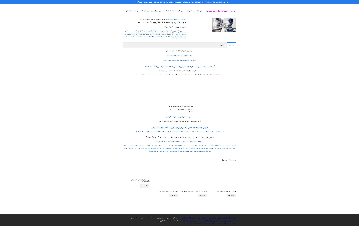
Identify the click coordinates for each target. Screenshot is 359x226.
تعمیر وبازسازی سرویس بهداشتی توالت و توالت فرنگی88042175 (157, 148)
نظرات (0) (222, 45)
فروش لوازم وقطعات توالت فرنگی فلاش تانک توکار (140, 36)
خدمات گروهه (198, 151)
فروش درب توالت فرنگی (141, 32)
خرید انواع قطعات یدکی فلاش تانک (186, 151)
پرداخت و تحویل (135, 218)
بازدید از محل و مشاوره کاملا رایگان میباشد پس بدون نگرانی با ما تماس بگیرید (179, 141)
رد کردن (133, 2)
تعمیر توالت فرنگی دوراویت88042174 (225, 145)
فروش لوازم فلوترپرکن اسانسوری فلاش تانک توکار (179, 55)
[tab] (231, 45)
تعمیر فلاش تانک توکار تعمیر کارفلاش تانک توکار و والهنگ (161, 145)
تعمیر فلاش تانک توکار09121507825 (213, 148)
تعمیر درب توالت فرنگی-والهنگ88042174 (205, 145)
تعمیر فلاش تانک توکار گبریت (139, 145)
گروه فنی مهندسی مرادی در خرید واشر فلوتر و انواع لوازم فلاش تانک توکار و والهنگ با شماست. (179, 66)
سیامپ (175, 151)
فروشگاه (175, 218)
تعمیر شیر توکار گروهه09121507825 (185, 145)
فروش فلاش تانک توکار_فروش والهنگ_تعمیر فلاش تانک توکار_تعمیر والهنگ (146, 34)
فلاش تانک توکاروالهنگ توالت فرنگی (179, 117)
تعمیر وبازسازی (161, 218)
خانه (185, 19)
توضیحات (231, 45)
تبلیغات (147, 218)
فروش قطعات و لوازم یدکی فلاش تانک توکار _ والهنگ (170, 31)
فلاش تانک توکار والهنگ (173, 19)
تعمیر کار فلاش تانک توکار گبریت (195, 148)
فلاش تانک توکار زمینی (152, 31)
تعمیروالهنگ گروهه (135, 148)
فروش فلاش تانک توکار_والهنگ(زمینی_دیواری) (163, 36)
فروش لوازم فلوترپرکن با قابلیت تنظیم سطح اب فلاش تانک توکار (179, 60)
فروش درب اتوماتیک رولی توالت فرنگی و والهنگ (160, 151)
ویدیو (142, 218)
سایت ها (153, 218)
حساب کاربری (163, 221)
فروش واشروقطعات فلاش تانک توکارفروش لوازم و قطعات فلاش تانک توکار (179, 127)
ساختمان (181, 19)
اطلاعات (175, 221)
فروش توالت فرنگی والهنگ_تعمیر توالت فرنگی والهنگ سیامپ (162, 32)
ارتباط (170, 221)
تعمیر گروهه (184, 148)
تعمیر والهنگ (177, 148)
